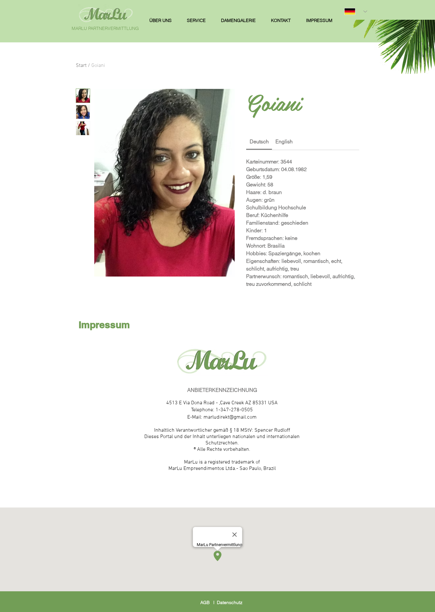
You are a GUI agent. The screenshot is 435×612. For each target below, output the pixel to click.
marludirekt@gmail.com (230, 417)
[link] (259, 141)
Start (81, 65)
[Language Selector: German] (356, 11)
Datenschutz (229, 602)
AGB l (208, 602)
